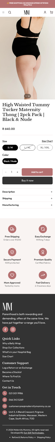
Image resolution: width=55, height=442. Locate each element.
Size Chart (47, 141)
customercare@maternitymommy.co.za (29, 406)
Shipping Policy (44, 437)
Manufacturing (10, 204)
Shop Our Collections (13, 347)
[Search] (9, 12)
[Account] (45, 12)
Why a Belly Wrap (11, 343)
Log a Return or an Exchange (17, 367)
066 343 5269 (16, 399)
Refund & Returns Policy (23, 437)
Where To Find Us (11, 376)
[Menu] (3, 12)
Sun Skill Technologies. (34, 432)
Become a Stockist (12, 372)
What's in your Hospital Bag (16, 351)
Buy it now (28, 180)
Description (8, 191)
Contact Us (8, 380)
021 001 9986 (16, 393)
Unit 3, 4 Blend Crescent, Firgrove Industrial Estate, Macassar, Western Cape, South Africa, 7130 (28, 415)
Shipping (7, 198)
